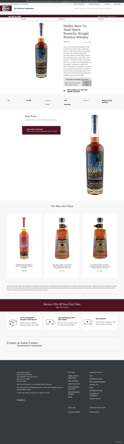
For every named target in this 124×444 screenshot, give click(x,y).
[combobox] (94, 8)
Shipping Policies (95, 379)
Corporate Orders (74, 412)
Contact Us (93, 385)
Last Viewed (118, 442)
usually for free (67, 1)
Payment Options (95, 391)
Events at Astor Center (97, 407)
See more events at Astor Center (29, 346)
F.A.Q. (91, 388)
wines (23, 19)
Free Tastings (73, 381)
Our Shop (117, 4)
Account (107, 4)
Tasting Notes (94, 412)
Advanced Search (94, 4)
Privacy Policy (95, 399)
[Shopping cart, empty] (120, 8)
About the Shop (74, 384)
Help (91, 376)
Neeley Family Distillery (107, 101)
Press (70, 397)
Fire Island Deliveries (97, 382)
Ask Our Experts (79, 4)
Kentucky (67, 104)
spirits (62, 19)
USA (65, 100)
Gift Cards (71, 407)
